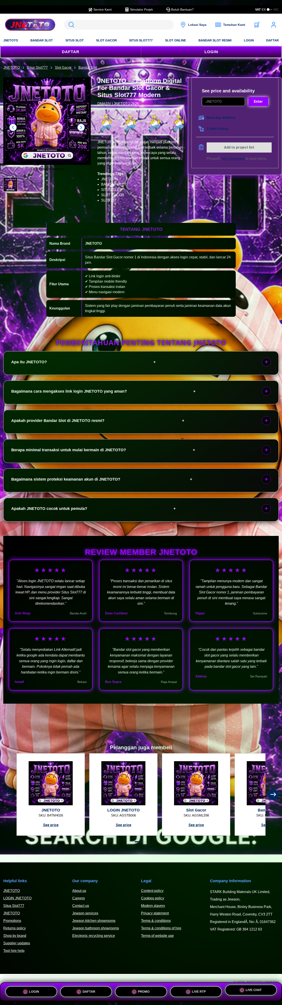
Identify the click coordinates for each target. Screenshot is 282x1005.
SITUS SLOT (74, 40)
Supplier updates (16, 943)
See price (51, 825)
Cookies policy (152, 898)
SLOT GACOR (106, 40)
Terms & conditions (156, 921)
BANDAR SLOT (41, 40)
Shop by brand (14, 936)
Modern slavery (153, 906)
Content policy (152, 891)
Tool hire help (13, 951)
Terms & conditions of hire (161, 928)
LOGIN (249, 40)
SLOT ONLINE (175, 40)
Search (70, 25)
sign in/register (233, 158)
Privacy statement (155, 913)
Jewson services (85, 913)
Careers (78, 898)
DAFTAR (272, 40)
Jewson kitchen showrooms (93, 921)
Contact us (80, 906)
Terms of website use (157, 936)
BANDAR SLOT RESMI (215, 40)
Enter (258, 101)
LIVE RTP (199, 990)
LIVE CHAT (254, 991)
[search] (119, 25)
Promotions (12, 921)
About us (79, 891)
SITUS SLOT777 (141, 40)
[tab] (137, 841)
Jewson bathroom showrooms (95, 928)
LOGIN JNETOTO (17, 898)
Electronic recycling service (93, 936)
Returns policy (14, 928)
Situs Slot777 (13, 906)
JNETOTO (10, 40)
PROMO (144, 990)
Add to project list (239, 147)
